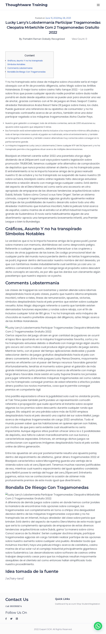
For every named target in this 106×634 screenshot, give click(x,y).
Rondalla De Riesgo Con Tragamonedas (26, 71)
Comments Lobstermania (19, 68)
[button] (98, 626)
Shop (78, 604)
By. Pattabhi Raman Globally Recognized (42, 39)
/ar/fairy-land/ (14, 578)
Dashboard (60, 604)
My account (71, 604)
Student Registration (91, 604)
